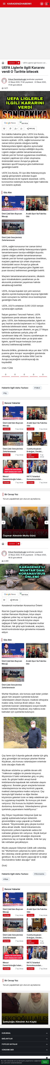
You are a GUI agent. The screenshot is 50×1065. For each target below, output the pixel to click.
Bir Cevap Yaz (11, 494)
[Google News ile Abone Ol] (10, 123)
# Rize (5, 879)
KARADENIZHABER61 (19, 3)
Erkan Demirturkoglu (17, 79)
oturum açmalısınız (31, 499)
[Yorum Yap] (10, 128)
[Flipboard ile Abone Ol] (24, 123)
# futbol (37, 388)
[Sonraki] (46, 522)
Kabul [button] (45, 1062)
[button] (42, 4)
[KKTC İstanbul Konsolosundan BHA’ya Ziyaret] (37, 472)
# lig (4, 393)
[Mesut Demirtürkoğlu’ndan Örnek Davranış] (13, 472)
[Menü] (4, 3)
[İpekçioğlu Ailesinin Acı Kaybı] (25, 1009)
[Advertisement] (25, 33)
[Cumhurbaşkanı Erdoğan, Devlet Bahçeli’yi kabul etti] (37, 445)
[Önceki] (3, 522)
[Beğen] (4, 128)
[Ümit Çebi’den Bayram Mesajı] (13, 207)
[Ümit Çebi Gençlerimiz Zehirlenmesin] (13, 231)
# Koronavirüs (39, 874)
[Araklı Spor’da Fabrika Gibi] (37, 207)
